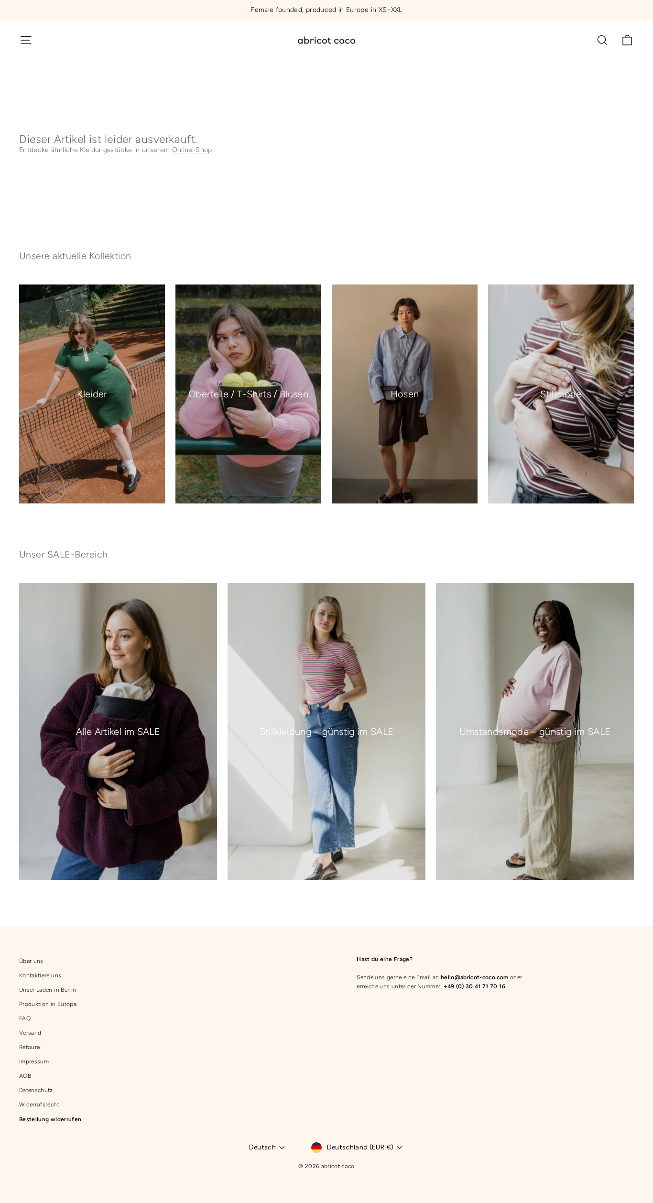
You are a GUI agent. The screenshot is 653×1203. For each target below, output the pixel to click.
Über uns (31, 961)
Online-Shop (192, 150)
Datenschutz (36, 1090)
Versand (30, 1032)
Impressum (34, 1061)
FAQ (25, 1018)
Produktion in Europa (47, 1004)
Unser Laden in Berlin (47, 989)
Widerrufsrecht (39, 1104)
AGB (25, 1075)
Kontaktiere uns (40, 975)
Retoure (29, 1047)
